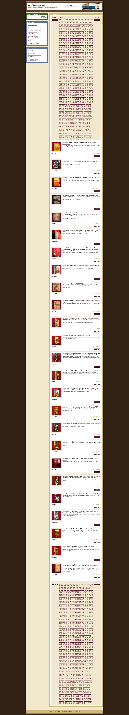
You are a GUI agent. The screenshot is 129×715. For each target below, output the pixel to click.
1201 (68, 127)
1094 (76, 115)
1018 (66, 106)
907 (87, 95)
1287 (74, 137)
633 (83, 71)
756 (73, 82)
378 (83, 49)
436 (71, 54)
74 (64, 23)
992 (64, 104)
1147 (84, 120)
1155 (73, 122)
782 (60, 85)
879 (62, 94)
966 (77, 101)
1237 (68, 132)
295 (77, 42)
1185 (89, 125)
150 (75, 29)
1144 (76, 120)
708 (73, 78)
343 (77, 46)
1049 (85, 109)
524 (87, 61)
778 (85, 84)
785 (66, 85)
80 (73, 23)
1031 (68, 108)
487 (77, 59)
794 (85, 85)
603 (85, 68)
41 (81, 21)
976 (64, 102)
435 (68, 54)
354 (66, 47)
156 (87, 29)
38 (76, 21)
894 (60, 95)
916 (73, 97)
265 (81, 39)
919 (79, 97)
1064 (60, 112)
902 (77, 95)
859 (87, 91)
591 (60, 68)
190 (92, 32)
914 (68, 97)
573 (90, 66)
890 (85, 94)
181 (73, 32)
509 (90, 60)
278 (75, 40)
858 (85, 91)
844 (90, 90)
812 (90, 87)
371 (68, 49)
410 (83, 52)
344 (79, 46)
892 (90, 94)
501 (73, 60)
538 (83, 63)
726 (77, 80)
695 (79, 77)
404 (71, 52)
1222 (60, 130)
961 (66, 101)
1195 (84, 126)
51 (62, 22)
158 (92, 29)
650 (85, 73)
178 (66, 32)
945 (66, 99)
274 (66, 40)
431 (60, 54)
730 (85, 80)
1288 (76, 137)
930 (68, 98)
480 (62, 59)
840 (81, 90)
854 (77, 91)
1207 (84, 127)
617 (82, 70)
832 (64, 90)
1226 (71, 130)
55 (68, 22)
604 (87, 68)
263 (77, 39)
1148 (86, 120)
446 (92, 54)
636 (90, 71)
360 (79, 47)
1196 (86, 126)
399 (60, 52)
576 (62, 67)
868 (73, 92)
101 (73, 25)
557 (90, 64)
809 (83, 87)
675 (71, 75)
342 (75, 46)
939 (87, 98)
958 (60, 101)
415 (60, 53)
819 (71, 88)
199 (77, 33)
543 (60, 64)
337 (64, 46)
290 (66, 42)
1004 (60, 105)
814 (60, 88)
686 (60, 77)
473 (81, 57)
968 (81, 101)
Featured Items (31, 27)
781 (92, 84)
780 (90, 84)
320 (62, 45)
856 (81, 91)
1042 (66, 109)
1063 (90, 111)
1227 (74, 130)
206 (92, 33)
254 (92, 38)
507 (85, 60)
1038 (87, 108)
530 (66, 63)
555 (85, 64)
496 (62, 60)
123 (84, 26)
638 (60, 73)
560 (62, 66)
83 (78, 23)
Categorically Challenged (34, 43)
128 (62, 28)
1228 (76, 130)
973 (92, 101)
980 (73, 102)
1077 (63, 113)
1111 (89, 116)
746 (85, 81)
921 (83, 97)
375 (77, 49)
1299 (74, 139)
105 (81, 25)
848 (64, 91)
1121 (80, 118)
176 (62, 32)
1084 (82, 113)
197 (73, 33)
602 (83, 68)
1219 (85, 129)
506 (83, 60)
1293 (90, 137)
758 (77, 82)
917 (75, 97)
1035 (79, 108)
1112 (91, 116)
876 (90, 92)
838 (77, 90)
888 (81, 94)
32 (67, 21)
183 (77, 32)
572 (87, 66)
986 (85, 102)
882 (68, 94)
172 (87, 31)
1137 (89, 119)
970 (85, 101)
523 (85, 61)
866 (68, 92)
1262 (71, 134)
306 (66, 43)
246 (75, 38)
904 (81, 95)
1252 (76, 133)
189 (90, 32)
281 (81, 40)
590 (92, 67)
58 (73, 22)
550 (75, 64)
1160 (86, 122)
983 (79, 102)
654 (60, 74)
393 (81, 50)
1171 (84, 123)
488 (79, 59)
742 (77, 81)
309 (73, 43)
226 (66, 36)
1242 (82, 132)
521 (81, 61)
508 (87, 60)
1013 (85, 105)
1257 (90, 133)
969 (83, 101)
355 (68, 47)
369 (64, 49)
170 (83, 31)
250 (83, 38)
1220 (87, 129)
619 (86, 70)
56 (70, 22)
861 (92, 91)
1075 (90, 112)
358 (75, 47)
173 (90, 31)
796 (90, 85)
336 (62, 46)
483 (68, 59)
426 (83, 53)
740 (73, 81)
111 (60, 26)
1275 (74, 136)
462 (92, 56)
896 (64, 95)
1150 (60, 122)
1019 (68, 106)
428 (87, 53)
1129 (68, 119)
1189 (68, 126)
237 (90, 36)
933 (75, 98)
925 (92, 97)
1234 (60, 132)
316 (87, 43)
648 (81, 73)
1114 (63, 118)
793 (83, 85)
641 (66, 73)
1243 (85, 132)
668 (90, 74)
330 (83, 45)
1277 (79, 136)
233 (81, 36)
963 (71, 101)
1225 (68, 130)
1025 (85, 106)
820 (73, 88)
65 (84, 22)
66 (85, 22)
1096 (82, 115)
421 (73, 53)
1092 (71, 115)
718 (60, 80)
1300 (76, 139)
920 (81, 97)
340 (71, 46)
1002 (87, 104)
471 (77, 57)
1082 (76, 113)
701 (92, 77)
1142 (71, 120)
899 (71, 95)
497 (64, 60)
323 (68, 45)
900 (73, 95)
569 (81, 66)
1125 (91, 118)
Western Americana (32, 32)
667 (87, 74)
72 (61, 23)
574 (92, 66)
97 (65, 25)
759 (79, 82)
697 (83, 77)
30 (64, 21)
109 (90, 25)
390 (75, 50)
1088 (60, 115)
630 (77, 71)
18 (80, 19)
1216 (76, 129)
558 (92, 64)
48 (91, 21)
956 (90, 99)
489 (81, 59)
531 (68, 63)
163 (68, 31)
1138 (60, 120)
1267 (85, 134)
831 (62, 90)
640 (64, 73)
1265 (79, 134)
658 (68, 74)
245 (73, 38)
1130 (71, 119)
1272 (66, 136)
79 (71, 23)
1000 (81, 104)
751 (62, 82)
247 (77, 38)
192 (62, 33)
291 (68, 42)
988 (90, 102)
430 (92, 53)
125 (89, 26)
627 (71, 71)
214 (75, 35)
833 (66, 90)
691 (71, 77)
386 (66, 50)
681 (83, 75)
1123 (86, 118)
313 (81, 43)
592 (62, 68)
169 (81, 31)
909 (92, 95)
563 (68, 66)
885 (75, 94)
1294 (60, 139)
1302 (82, 139)
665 (83, 74)
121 (80, 26)
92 (91, 23)
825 (83, 88)
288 (62, 42)
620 (88, 70)
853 (75, 91)
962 (68, 101)
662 (77, 74)
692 (73, 77)
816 (64, 88)
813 (92, 87)
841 (83, 90)
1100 (60, 116)
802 (68, 87)
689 (66, 77)
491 (85, 59)
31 (65, 21)
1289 (79, 137)
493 (90, 59)
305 (64, 43)
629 (75, 71)
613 (73, 70)
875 (87, 92)
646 (77, 73)
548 (71, 64)
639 (62, 73)
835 (71, 90)
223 (60, 36)
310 (75, 43)
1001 (84, 104)
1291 (85, 137)
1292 (87, 137)
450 (66, 56)
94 (61, 25)
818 (68, 88)
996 (73, 104)
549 (73, 64)
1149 (89, 120)
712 (81, 78)
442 (83, 54)
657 (66, 74)
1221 (90, 129)
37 (74, 21)
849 (66, 91)
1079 (68, 113)
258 (66, 39)
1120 (78, 118)
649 (83, 73)
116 (70, 26)
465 (64, 57)
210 (66, 35)
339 (68, 46)
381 (90, 49)
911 (62, 97)
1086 (87, 113)
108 (87, 25)
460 (87, 56)
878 (60, 94)
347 (85, 46)
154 (83, 29)
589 (90, 67)
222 (92, 35)
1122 (83, 118)
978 (68, 102)
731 (87, 80)
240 (62, 38)
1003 (89, 104)
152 (79, 29)
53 (65, 22)
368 (62, 49)
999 (79, 104)
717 (92, 78)
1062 (87, 111)
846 (60, 91)
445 (90, 54)
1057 (74, 111)
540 (87, 63)
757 (75, 82)
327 (77, 45)
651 (87, 73)
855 (79, 91)
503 (77, 60)
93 (59, 25)
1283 (63, 137)
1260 (66, 134)
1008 (71, 105)
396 (87, 50)
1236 (66, 132)
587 (85, 67)
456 (79, 56)
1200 (65, 127)
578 (66, 67)
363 (85, 47)
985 (83, 102)
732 (90, 80)
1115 (65, 118)
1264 (76, 134)
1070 (76, 112)
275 (68, 40)
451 (68, 56)
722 (68, 80)
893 (92, 94)
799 (62, 87)
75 (65, 23)
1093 (74, 115)
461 (90, 56)
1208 (87, 127)
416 (62, 53)
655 (62, 74)
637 (92, 71)
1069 (74, 112)
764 (90, 82)
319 (60, 45)
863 (62, 92)
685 (92, 75)
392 (79, 50)
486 (75, 59)
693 (75, 77)
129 (64, 28)
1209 (90, 127)
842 (85, 90)
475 (85, 57)
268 (87, 39)
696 (81, 77)
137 (81, 28)
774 (77, 84)
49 (59, 22)
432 (62, 54)
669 (92, 74)
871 (79, 92)
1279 (85, 136)
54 (67, 22)
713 (83, 78)
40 (79, 21)
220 (87, 35)
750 (60, 82)
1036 (82, 108)
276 (71, 40)
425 (81, 53)
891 (87, 94)
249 (81, 38)
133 (73, 28)
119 (76, 26)
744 (81, 81)
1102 (65, 116)
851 (71, 91)
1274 (71, 136)
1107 (79, 116)
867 (71, 92)
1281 (90, 136)
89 (87, 23)
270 (92, 39)
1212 (65, 129)
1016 (60, 106)
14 (73, 19)
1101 (63, 116)
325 (73, 45)
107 (85, 25)
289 (64, 42)
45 (87, 21)
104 (79, 25)
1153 (68, 122)
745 (83, 81)
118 (74, 26)
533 (73, 63)
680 (81, 75)
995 (71, 104)
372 (71, 49)
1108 (81, 116)
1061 (85, 111)
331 (85, 45)
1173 (89, 123)
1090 (66, 115)
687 (62, 77)
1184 (86, 125)
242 (66, 38)
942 (60, 99)
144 (62, 29)
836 (73, 90)
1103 (68, 116)
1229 (79, 130)
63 (81, 22)
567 (77, 66)
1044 (71, 109)
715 (87, 78)
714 (85, 78)
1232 (87, 130)
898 (68, 95)
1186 (60, 126)
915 (70, 97)
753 (66, 82)
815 (62, 88)
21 (84, 19)
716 (90, 78)
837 (75, 90)
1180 (76, 125)
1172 (86, 123)
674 (68, 75)
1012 (82, 105)
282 (83, 40)
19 (81, 19)
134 (75, 28)
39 (78, 21)
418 (66, 53)
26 (92, 19)
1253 (79, 133)
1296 (66, 139)
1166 (71, 123)
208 (62, 35)
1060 (82, 111)
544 (62, 64)
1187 (63, 126)
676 (73, 75)
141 (90, 28)
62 (79, 22)
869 (75, 92)
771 (71, 84)
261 (73, 39)
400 (62, 52)
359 (77, 47)
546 (66, 64)
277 (73, 40)
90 (88, 23)
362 (83, 47)
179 (68, 32)
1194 (81, 126)
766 (60, 84)
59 (74, 22)
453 (73, 56)
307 (68, 43)
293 (73, 42)
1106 (76, 116)
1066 (66, 112)
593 (64, 68)
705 (66, 78)
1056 (71, 111)
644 (73, 73)
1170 (81, 123)
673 (66, 75)
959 (62, 101)
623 (62, 71)
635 (87, 71)
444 (87, 54)
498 (66, 60)
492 (87, 59)
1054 (66, 111)
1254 (82, 133)
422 (75, 53)
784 (64, 85)
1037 (85, 108)
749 (92, 81)
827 (87, 88)
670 (60, 75)
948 (73, 99)
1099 (90, 115)
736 (64, 81)
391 (77, 50)
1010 (76, 105)
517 (73, 61)
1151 (63, 122)
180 (71, 32)
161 (64, 31)
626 (68, 71)
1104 (71, 116)
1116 (68, 118)
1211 (63, 129)
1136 (86, 119)
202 (83, 33)
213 (73, 35)
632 (81, 71)
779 (87, 84)
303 (60, 43)
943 (62, 99)
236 (87, 36)
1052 (60, 111)
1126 (60, 119)
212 (70, 35)
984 (81, 102)
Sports (29, 40)
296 (79, 42)
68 (88, 22)
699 (87, 77)
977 (66, 102)
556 (87, 64)
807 (79, 87)
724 (73, 80)
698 (85, 77)
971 (87, 101)
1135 (84, 119)
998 (77, 104)
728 (81, 80)
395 (85, 50)
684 (90, 75)
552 (79, 64)
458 (83, 56)
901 (75, 95)
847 (62, 91)
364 (87, 47)
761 (83, 82)
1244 (87, 132)
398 (92, 50)
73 (62, 23)
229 (73, 36)
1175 (63, 125)
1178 (71, 125)
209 (64, 35)
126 (91, 26)
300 (87, 42)
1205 (79, 127)
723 (71, 80)
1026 (87, 106)
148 (71, 29)
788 (73, 85)
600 (79, 68)
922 (85, 97)
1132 (76, 119)
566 (75, 66)
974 (60, 102)
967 (79, 101)
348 (87, 46)
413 (90, 52)
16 (77, 19)
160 (62, 31)
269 (90, 39)
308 (71, 43)
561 (64, 66)
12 (70, 19)
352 (62, 47)
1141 (68, 120)
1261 (68, 134)
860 (90, 91)
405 (73, 52)
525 (90, 61)
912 (64, 97)
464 (62, 57)
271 (60, 40)
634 (85, 71)
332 (87, 45)
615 (77, 70)
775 (79, 84)
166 (75, 31)
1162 (60, 123)
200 (79, 33)
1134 (81, 119)
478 (92, 57)
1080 (71, 113)
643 (71, 73)
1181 (79, 125)
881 (66, 94)
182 (75, 32)
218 (83, 35)
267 (85, 39)
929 (66, 98)
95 (62, 25)
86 (82, 23)
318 (92, 43)
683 (87, 75)
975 (62, 102)
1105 (73, 116)
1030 (66, 108)
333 (90, 45)
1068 (71, 112)
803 (71, 87)
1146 (81, 120)
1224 (66, 130)
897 (66, 95)
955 (87, 99)
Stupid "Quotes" (32, 53)
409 (81, 52)
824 (81, 88)
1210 (60, 129)
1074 (87, 112)
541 (90, 63)
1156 (76, 122)
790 (77, 85)
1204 (76, 127)
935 (79, 98)
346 (83, 46)
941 (92, 98)
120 (78, 26)
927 (62, 98)
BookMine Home (32, 60)
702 (60, 78)
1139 (63, 120)
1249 (68, 133)
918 (77, 97)
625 (66, 71)
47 (90, 21)
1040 (60, 109)
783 (62, 85)
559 (60, 66)
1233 (90, 130)
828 (90, 88)
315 (85, 43)
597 (73, 68)
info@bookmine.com (72, 6)
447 (60, 56)
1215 (74, 129)
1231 (85, 130)
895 (62, 95)
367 (60, 49)
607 (60, 70)
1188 (65, 126)
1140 (65, 120)
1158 (81, 122)
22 (86, 19)
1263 (74, 134)
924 (90, 97)
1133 (79, 119)
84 (79, 23)
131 (68, 28)
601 (81, 68)
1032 (71, 108)
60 (76, 22)
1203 (74, 127)
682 (85, 75)
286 (92, 40)
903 (79, 95)
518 (75, 61)
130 (66, 28)
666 (85, 74)
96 (64, 25)
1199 (63, 127)
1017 (63, 106)
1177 (68, 125)
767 (62, 84)
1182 (81, 125)
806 (77, 87)
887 (79, 94)
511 (60, 61)
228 (71, 36)
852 (73, 91)
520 (79, 61)
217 (81, 35)
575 (60, 67)
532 (71, 63)
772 (73, 84)
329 (81, 45)
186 (83, 32)
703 (62, 78)
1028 (60, 108)
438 (75, 54)
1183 (84, 125)
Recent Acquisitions (32, 25)
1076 (60, 113)
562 (66, 66)
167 (77, 31)
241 (64, 38)
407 (77, 52)
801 (66, 87)
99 (68, 25)
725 (75, 80)
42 (82, 21)
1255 (85, 133)
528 (62, 63)
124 (86, 26)
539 (85, 63)
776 (81, 84)
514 (66, 61)
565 (73, 66)
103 (77, 25)
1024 (82, 106)
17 (78, 19)
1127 (63, 119)
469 (73, 57)
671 (62, 75)
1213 (68, 129)
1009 (74, 105)
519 (77, 61)
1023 (79, 106)
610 (66, 70)
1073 (85, 112)
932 (73, 98)
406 (75, 52)
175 (60, 32)
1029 (63, 108)
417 (64, 53)
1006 (66, 105)
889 (83, 94)
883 (71, 94)
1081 (74, 113)
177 (64, 32)
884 (73, 94)
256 (62, 39)
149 (73, 29)
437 (73, 54)
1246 (60, 133)
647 (79, 73)
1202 (71, 127)
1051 (90, 109)
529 (64, 63)
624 (64, 71)
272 (62, 40)
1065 (63, 112)
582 (75, 67)
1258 (60, 134)
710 (77, 78)
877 (92, 92)
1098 (87, 115)
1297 (68, 139)
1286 (71, 137)
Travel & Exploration (33, 36)
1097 (85, 115)
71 (59, 23)
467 (68, 57)
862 (60, 92)
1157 (79, 122)
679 (79, 75)
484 (71, 59)
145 (64, 29)
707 (71, 78)
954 (85, 99)
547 (68, 64)
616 (80, 70)
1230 (82, 130)
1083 (79, 113)
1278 (82, 136)
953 (83, 99)
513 (64, 61)
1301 (79, 139)
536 (79, 63)
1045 (74, 109)
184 (79, 32)
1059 (79, 111)
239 (60, 38)
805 (75, 87)
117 (72, 26)
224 (62, 36)
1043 (68, 109)
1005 (63, 105)
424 (79, 53)
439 (77, 54)
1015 (90, 105)
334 (92, 45)
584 (79, 67)
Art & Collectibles (32, 41)
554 (83, 64)
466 (66, 57)
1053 (63, 111)
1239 (74, 132)
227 (68, 36)
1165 (68, 123)
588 (87, 67)
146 (66, 29)
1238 (71, 132)
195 (68, 33)
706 (68, 78)
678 (77, 75)
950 (77, 99)
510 (92, 60)
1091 (68, 115)
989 (92, 102)
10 (68, 19)
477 (90, 57)
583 (77, 67)
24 (89, 19)
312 (79, 43)
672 (64, 75)
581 (73, 67)
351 (60, 47)
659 (71, 74)
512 (62, 61)
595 (68, 68)
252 (87, 38)
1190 (71, 126)
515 (68, 61)
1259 (63, 134)
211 (68, 35)
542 (92, 63)
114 (66, 26)
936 (81, 98)
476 (87, 57)
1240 (76, 132)
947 (71, 99)
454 (75, 56)
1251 (74, 133)
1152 (65, 122)
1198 (60, 127)
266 (83, 39)
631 (79, 71)
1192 (76, 126)
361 (81, 47)
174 (92, 31)
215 (77, 35)
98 (67, 25)
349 (90, 46)
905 (83, 95)
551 (77, 64)
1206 (82, 127)
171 (85, 31)
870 (77, 92)
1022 (76, 106)
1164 (65, 123)
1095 (79, 115)
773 (75, 84)
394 (83, 50)
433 (64, 54)
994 (68, 104)
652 (90, 73)
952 (81, 99)
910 (60, 97)
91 (90, 23)
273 (64, 40)
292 (71, 42)
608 (62, 70)
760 (81, 82)
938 (85, 98)
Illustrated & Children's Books (35, 34)
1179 (73, 125)
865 (66, 92)
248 (79, 38)
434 (66, 54)
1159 (84, 122)
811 (87, 87)
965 (75, 101)
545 (64, 64)
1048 (82, 109)
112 (62, 26)
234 (83, 36)
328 (79, 45)
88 (85, 23)
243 (68, 38)
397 (90, 50)
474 (83, 57)
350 (92, 46)
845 (92, 90)
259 (68, 39)
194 (66, 33)
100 (71, 25)
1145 (79, 120)
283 (85, 40)
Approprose (31, 56)
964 (73, 101)
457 (81, 56)
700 (90, 77)
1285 (68, 137)
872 (81, 92)
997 (75, 104)
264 (79, 39)
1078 (66, 113)
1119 (75, 118)
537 (81, 63)
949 (75, 99)
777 (83, 84)
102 (75, 25)
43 (84, 21)
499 (68, 60)
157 (90, 29)
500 (71, 60)
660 (73, 74)
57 (71, 22)
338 (66, 46)
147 (68, 29)
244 (71, 38)
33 (68, 21)
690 (68, 77)
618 (84, 70)
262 (75, 39)
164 (71, 31)
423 (77, 53)
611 (68, 70)
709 (75, 78)
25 (90, 19)
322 (66, 45)
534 (75, 63)
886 (77, 94)
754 (68, 82)
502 (75, 60)
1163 (63, 123)
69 (90, 22)
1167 (73, 123)
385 (64, 50)
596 (71, 68)
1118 (73, 118)
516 (70, 61)
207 (60, 35)
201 (81, 33)
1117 (70, 118)
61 (78, 22)
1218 (82, 129)
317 (90, 43)
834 (68, 90)
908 (90, 95)
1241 (79, 132)
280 (79, 40)
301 (90, 42)
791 (79, 85)
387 (68, 50)
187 (85, 32)
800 (64, 87)
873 (83, 92)
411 (85, 52)
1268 (87, 134)
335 (60, 46)
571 (85, 66)
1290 (82, 137)
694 (77, 77)
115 (68, 26)
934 (77, 98)
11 (69, 19)
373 (73, 49)
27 (59, 21)
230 (75, 36)
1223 (63, 130)
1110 (86, 116)
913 (66, 97)
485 (73, 59)
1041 (63, 109)
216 (79, 35)
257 (64, 39)
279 (77, 40)
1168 (76, 123)
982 (77, 102)
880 (64, 94)
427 (85, 53)
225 (64, 36)
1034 (76, 108)
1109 (84, 116)
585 (81, 67)
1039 (90, 108)
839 (79, 90)
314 (83, 43)
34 (70, 21)
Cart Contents (31, 50)
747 (87, 81)
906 (85, 95)
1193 (79, 126)
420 (71, 53)
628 (73, 71)
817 (66, 88)
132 (71, 28)
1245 (90, 132)
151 (77, 29)
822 (77, 88)
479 (60, 59)
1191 (73, 126)
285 (90, 40)
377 (81, 49)
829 (92, 88)
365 (90, 47)
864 (64, 92)
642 (68, 73)
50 (61, 22)
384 (62, 50)
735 (62, 81)
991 (62, 104)
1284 (66, 137)
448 (62, 56)
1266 (82, 134)
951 (79, 99)
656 (64, 74)
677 (75, 75)
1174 (60, 125)
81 (74, 23)
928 (64, 98)
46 (88, 21)
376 (79, 49)
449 (64, 56)
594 (66, 68)
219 (85, 35)
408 (79, 52)
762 (85, 82)
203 (85, 33)
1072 (82, 112)
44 (85, 21)
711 (79, 78)
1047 (79, 109)
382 (92, 49)
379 (85, 49)
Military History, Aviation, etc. (34, 37)
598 (75, 68)
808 (81, 87)
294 (75, 42)
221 (90, 35)
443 (85, 54)
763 (87, 82)
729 (83, 80)
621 (90, 70)
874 (85, 92)
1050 (87, 109)
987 (87, 102)
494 (92, 59)
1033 (74, 108)
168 (79, 31)
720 (64, 80)
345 (81, 46)
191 (60, 33)
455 (77, 56)
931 (71, 98)
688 (64, 77)
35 (71, 21)
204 (87, 33)
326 (75, 45)
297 (81, 42)
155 (85, 29)
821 (75, 88)
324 (71, 45)
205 (90, 33)
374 (75, 49)
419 (68, 53)
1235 (63, 132)
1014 (87, 105)
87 (84, 23)
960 (64, 101)
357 (73, 47)
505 (81, 60)
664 (81, 74)
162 (66, 31)
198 (75, 33)
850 (68, 91)
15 (75, 19)
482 (66, 59)
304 (62, 43)
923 (87, 97)
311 (77, 43)
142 (92, 28)
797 (92, 85)
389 (73, 50)
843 (87, 90)
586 (83, 67)
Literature (30, 33)
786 (68, 85)
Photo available (66, 144)
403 (68, 52)
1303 (85, 139)
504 (79, 60)
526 (92, 61)
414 (92, 52)
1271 (63, 136)
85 (81, 23)
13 (72, 19)
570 (83, 66)
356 (71, 47)
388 (71, 50)
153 (81, 29)
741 (75, 81)
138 (83, 28)
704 (64, 78)
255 (60, 39)
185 (81, 32)
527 (60, 63)
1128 (65, 119)
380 (87, 49)
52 (64, 22)
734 (60, 81)
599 (77, 68)
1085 (85, 113)
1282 (60, 137)
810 (85, 87)
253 (90, 38)
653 (92, 73)
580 (71, 67)
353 (64, 47)
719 (62, 80)
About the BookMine (33, 59)
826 (85, 88)
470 (75, 57)
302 (92, 42)
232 (79, 36)
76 (67, 23)
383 (60, 50)
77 (68, 23)
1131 (73, 119)
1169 (79, 123)
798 (60, 87)
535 (77, 63)
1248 (66, 133)
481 (64, 59)
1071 (79, 112)
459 (85, 56)
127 (60, 28)
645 (75, 73)
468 (71, 57)
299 (85, 42)
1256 (87, 133)
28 (61, 21)
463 (60, 57)
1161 (89, 122)
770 (68, 84)
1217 (79, 129)
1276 (76, 136)
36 (73, 21)
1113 (60, 118)
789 (75, 85)
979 (71, 102)
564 (71, 66)
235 (85, 36)
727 (79, 80)
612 (70, 70)
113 (64, 26)
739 (71, 81)
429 (90, 53)
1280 (87, 136)
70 (91, 22)
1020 (71, 106)
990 (60, 104)
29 (62, 21)
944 (64, 99)
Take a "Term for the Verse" (34, 54)
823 (79, 88)
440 (79, 54)
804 (73, 87)
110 (92, 25)
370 (66, 49)
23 (87, 19)
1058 (76, 111)
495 (60, 60)
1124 (88, 118)
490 (83, 59)
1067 (68, 112)
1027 (90, 106)
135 (77, 28)
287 (60, 42)
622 (60, 71)
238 (92, 36)
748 (90, 81)
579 (68, 67)
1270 (60, 136)
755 (71, 82)
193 (64, 33)
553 (81, 64)
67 (87, 22)
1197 (89, 126)
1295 (63, 139)
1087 (90, 113)
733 (92, 80)
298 (83, 42)
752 (64, 82)
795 (87, 85)
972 (90, 101)
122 (82, 26)
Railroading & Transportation (35, 30)
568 (79, 66)
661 (75, 74)
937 (83, 98)
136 (79, 28)
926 (60, 98)
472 (79, 57)
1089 (63, 115)
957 (92, 99)
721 (66, 80)
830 (60, 90)
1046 (76, 109)
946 (68, 99)
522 (83, 61)
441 (81, 54)
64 (82, 22)
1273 (68, 136)
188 (87, 32)
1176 (65, 125)
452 (71, 56)
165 (73, 31)
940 (90, 98)
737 (66, 81)
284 (87, 40)
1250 (71, 133)
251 (85, 38)
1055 (68, 111)
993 (66, 104)
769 (66, 84)
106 (83, 25)
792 (81, 85)
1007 (68, 105)
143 (60, 29)
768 (64, 84)
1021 (74, 106)
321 (64, 45)
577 (64, 67)
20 (83, 19)
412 (87, 52)
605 (90, 68)
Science (30, 39)
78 (70, 23)
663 (79, 74)
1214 (71, 129)
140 (87, 28)
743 (79, 81)
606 (92, 68)
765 (92, 82)
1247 (63, 133)
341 (73, 46)
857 (83, 91)
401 (64, 52)
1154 (71, 122)
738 (68, 81)
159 (60, 31)
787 (71, 85)
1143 (73, 120)
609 (64, 70)
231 (77, 36)
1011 (79, 105)
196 (71, 33)
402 (66, 52)
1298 (71, 139)
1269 (90, 134)
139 (85, 28)
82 (76, 23)
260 (71, 39)
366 (92, 47)
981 (75, 102)
